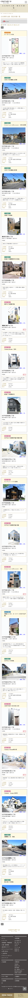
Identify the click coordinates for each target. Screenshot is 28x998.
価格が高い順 (16, 24)
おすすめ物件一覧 (18, 940)
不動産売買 (16, 964)
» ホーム (3, 938)
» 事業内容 (17, 962)
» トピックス (4, 940)
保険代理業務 (17, 967)
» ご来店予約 (4, 953)
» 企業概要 (3, 980)
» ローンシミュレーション (7, 949)
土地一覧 (16, 945)
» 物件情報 (17, 938)
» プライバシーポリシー (6, 955)
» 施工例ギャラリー (5, 947)
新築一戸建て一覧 (18, 942)
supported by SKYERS (4, 988)
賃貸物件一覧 (17, 950)
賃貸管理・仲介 (17, 965)
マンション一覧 (17, 947)
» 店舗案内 (17, 976)
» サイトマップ (4, 957)
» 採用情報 (17, 980)
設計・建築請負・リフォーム (19, 969)
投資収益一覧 (17, 949)
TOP (1, 13)
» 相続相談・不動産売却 (6, 942)
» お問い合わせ (4, 951)
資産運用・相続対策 (18, 972)
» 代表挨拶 (3, 962)
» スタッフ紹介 (4, 976)
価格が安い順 (10, 24)
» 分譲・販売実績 (5, 944)
